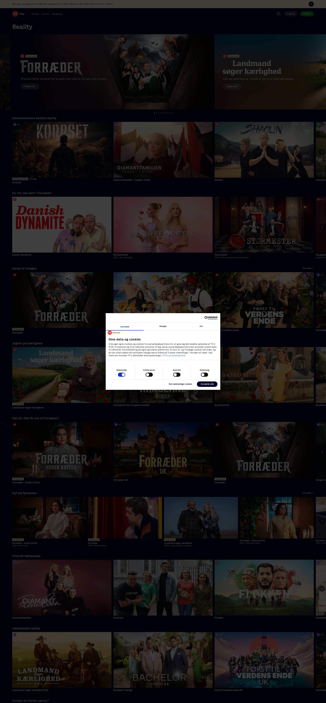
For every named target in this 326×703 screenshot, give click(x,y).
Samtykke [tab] (124, 327)
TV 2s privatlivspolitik (174, 355)
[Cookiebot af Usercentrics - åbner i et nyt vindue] (206, 318)
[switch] (149, 375)
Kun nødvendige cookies (180, 384)
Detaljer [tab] (163, 326)
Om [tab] (201, 326)
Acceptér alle (207, 384)
